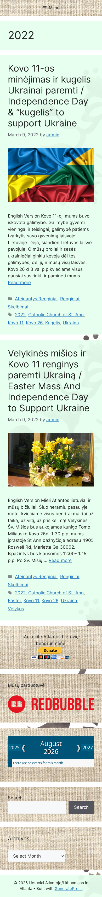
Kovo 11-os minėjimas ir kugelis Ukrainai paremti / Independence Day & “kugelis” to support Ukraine (49, 95)
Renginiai (69, 298)
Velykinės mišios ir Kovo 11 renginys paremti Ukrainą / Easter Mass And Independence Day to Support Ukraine (48, 380)
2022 (20, 314)
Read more (19, 282)
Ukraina (71, 322)
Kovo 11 (15, 322)
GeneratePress (69, 888)
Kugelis (52, 322)
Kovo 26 (34, 322)
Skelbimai (18, 306)
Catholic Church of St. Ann (56, 314)
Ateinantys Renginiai (36, 298)
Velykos (16, 608)
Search (15, 797)
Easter (14, 600)
